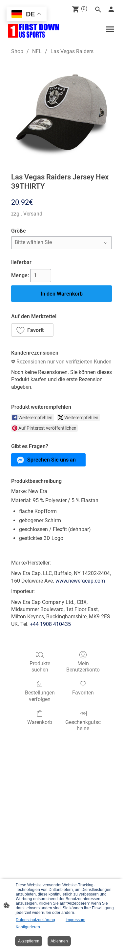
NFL (37, 51)
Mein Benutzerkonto (83, 666)
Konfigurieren (28, 927)
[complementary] (27, 15)
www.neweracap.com (80, 581)
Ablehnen (59, 941)
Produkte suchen (40, 666)
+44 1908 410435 (50, 624)
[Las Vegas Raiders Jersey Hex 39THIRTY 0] (61, 112)
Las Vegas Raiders (72, 51)
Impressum (75, 920)
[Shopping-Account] (111, 9)
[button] (32, 330)
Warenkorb (39, 722)
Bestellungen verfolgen (40, 696)
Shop (17, 51)
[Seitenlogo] (33, 31)
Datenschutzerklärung (35, 920)
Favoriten (83, 693)
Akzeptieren (28, 941)
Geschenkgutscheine (83, 725)
